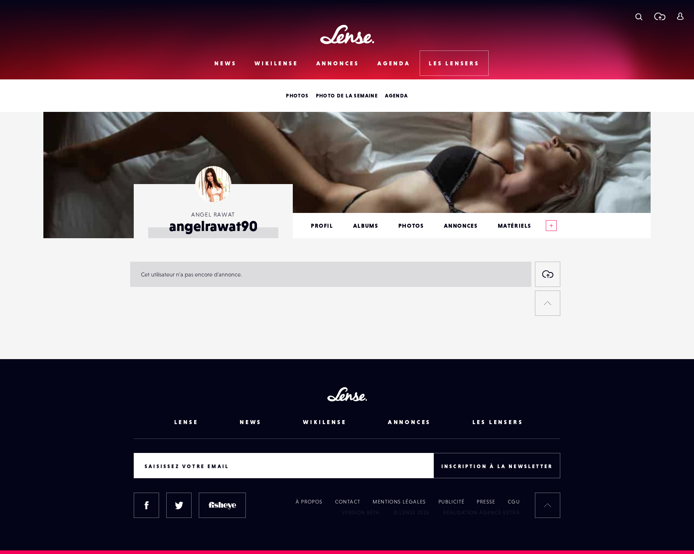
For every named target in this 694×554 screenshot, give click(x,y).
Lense (186, 422)
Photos (297, 96)
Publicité (451, 502)
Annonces (337, 63)
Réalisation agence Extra (481, 512)
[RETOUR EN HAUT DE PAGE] (547, 303)
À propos (309, 502)
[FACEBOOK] (146, 505)
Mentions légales (399, 502)
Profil (322, 225)
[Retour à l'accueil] (347, 34)
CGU (514, 502)
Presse (486, 502)
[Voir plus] (551, 225)
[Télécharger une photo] (659, 16)
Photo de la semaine (347, 96)
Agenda (394, 63)
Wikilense (276, 63)
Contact (348, 502)
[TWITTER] (179, 505)
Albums (365, 225)
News (225, 63)
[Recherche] (639, 16)
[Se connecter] (680, 16)
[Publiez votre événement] (547, 274)
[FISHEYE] (222, 505)
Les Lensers (454, 63)
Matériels (514, 225)
